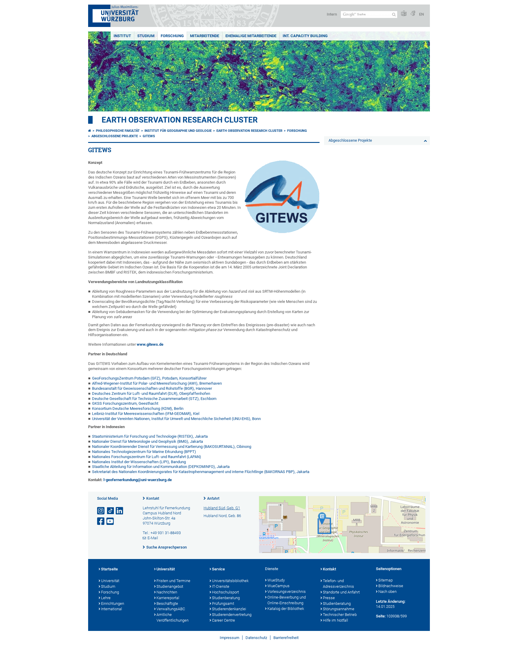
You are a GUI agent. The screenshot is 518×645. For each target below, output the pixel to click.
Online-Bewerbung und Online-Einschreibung (286, 600)
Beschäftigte (167, 603)
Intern (332, 14)
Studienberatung (226, 598)
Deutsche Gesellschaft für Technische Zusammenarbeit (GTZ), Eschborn (154, 398)
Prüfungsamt (223, 603)
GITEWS (149, 136)
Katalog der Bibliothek (285, 608)
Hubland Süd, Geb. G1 (222, 508)
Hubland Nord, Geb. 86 (222, 515)
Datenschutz (256, 637)
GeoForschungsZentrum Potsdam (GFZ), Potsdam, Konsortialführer (149, 378)
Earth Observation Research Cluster (180, 119)
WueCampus (278, 586)
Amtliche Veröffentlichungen (172, 617)
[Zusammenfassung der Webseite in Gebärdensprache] (412, 13)
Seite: (381, 616)
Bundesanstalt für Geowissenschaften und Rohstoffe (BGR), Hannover (152, 388)
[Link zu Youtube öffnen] (110, 521)
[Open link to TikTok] (110, 511)
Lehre (106, 598)
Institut (122, 36)
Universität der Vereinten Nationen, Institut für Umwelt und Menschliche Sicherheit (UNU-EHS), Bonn (176, 418)
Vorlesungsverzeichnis (286, 591)
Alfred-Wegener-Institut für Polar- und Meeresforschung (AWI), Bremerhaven (157, 383)
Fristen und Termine (173, 580)
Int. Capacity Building (305, 36)
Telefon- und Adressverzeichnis (338, 583)
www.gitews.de (150, 344)
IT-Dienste (220, 586)
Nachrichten (166, 592)
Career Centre (223, 620)
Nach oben (387, 591)
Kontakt (152, 498)
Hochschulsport (225, 592)
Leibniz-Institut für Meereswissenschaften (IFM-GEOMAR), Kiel (145, 413)
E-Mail (152, 538)
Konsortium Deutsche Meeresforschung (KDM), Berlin (137, 408)
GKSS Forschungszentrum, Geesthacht (125, 403)
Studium (145, 36)
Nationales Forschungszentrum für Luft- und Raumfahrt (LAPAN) (146, 456)
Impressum (229, 637)
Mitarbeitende (204, 36)
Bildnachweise (390, 586)
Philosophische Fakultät (118, 131)
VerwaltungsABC (170, 609)
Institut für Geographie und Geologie (178, 131)
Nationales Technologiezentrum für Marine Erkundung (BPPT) (144, 451)
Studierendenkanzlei (229, 609)
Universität (110, 580)
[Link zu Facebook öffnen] (101, 521)
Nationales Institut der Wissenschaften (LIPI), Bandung (139, 462)
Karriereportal (167, 598)
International (111, 609)
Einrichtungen (112, 603)
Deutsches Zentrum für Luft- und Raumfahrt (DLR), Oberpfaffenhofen (151, 393)
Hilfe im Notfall (335, 620)
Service (218, 569)
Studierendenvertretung (232, 614)
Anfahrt (213, 498)
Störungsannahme (338, 609)
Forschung (172, 36)
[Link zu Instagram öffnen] (101, 511)
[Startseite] (89, 131)
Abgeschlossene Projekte (114, 136)
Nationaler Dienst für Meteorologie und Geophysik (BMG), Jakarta (147, 441)
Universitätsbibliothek (230, 580)
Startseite (109, 569)
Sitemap (385, 580)
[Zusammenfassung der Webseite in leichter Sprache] (403, 13)
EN (421, 14)
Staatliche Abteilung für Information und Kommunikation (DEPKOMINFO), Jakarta (161, 466)
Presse (329, 598)
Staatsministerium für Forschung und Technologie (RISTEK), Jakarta (150, 436)
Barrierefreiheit (286, 637)
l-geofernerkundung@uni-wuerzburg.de (137, 480)
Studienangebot (169, 586)
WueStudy (276, 580)
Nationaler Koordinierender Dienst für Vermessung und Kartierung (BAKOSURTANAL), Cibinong (171, 446)
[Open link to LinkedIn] (120, 511)
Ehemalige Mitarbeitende (250, 36)
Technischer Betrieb (340, 614)
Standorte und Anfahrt (341, 592)
